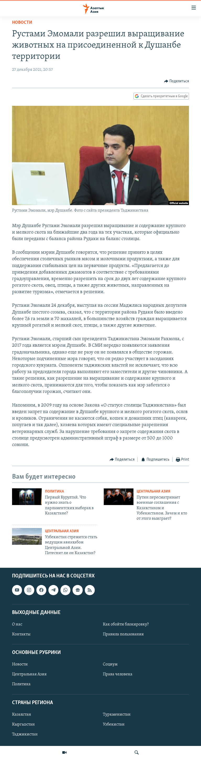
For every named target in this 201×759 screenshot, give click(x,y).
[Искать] (136, 752)
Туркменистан (117, 714)
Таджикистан (25, 734)
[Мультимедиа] (64, 752)
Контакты (21, 634)
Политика (54, 492)
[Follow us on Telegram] (53, 590)
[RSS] (90, 590)
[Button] (176, 81)
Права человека (117, 675)
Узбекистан (114, 724)
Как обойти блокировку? (126, 624)
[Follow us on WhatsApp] (65, 590)
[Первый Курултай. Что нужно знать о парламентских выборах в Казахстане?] (27, 496)
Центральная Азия (153, 492)
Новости (22, 22)
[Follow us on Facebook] (41, 590)
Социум (110, 665)
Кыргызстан (23, 724)
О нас (17, 624)
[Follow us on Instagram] (29, 590)
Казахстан (21, 714)
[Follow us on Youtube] (17, 590)
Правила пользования (123, 634)
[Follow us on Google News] (77, 590)
